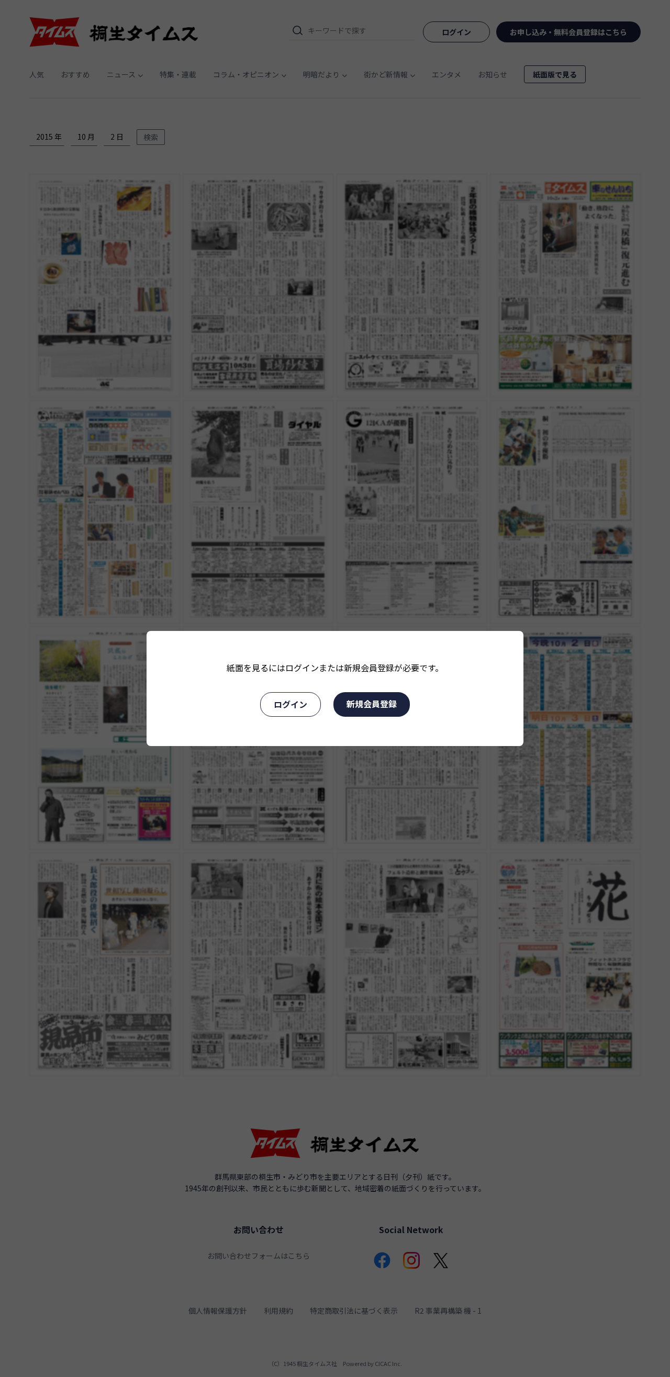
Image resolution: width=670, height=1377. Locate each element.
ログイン (290, 704)
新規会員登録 (372, 703)
